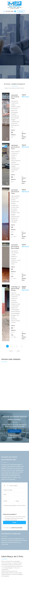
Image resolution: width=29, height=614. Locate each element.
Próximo (11, 351)
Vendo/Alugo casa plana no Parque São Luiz (15, 288)
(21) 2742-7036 (9, 11)
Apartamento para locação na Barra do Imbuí (15, 246)
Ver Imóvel (5, 131)
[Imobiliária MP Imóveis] (14, 5)
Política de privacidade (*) (9, 514)
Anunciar (21, 11)
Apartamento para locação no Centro (15, 96)
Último (18, 351)
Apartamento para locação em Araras (15, 146)
